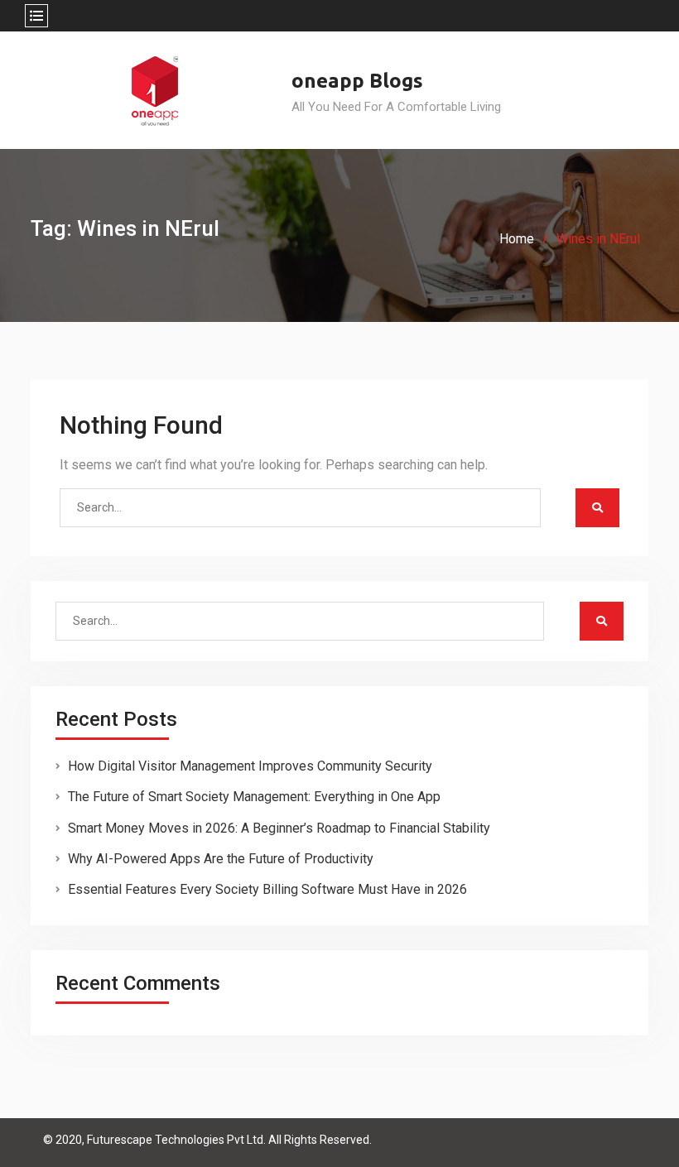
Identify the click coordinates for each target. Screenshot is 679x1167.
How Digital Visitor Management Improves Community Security (250, 766)
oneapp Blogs (357, 81)
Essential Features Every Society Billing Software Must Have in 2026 (267, 889)
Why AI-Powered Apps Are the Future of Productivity (220, 859)
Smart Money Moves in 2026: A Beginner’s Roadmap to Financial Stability (279, 828)
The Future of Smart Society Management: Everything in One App (254, 796)
